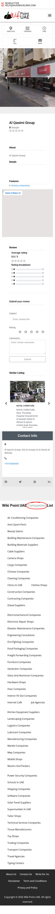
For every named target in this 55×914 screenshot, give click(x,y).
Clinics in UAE (14, 585)
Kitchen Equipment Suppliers (23, 712)
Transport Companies (19, 849)
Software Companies (18, 795)
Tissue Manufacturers (19, 829)
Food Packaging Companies (22, 648)
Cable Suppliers (16, 551)
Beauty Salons (15, 531)
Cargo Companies (17, 565)
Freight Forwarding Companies (24, 655)
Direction (11, 31)
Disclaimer (14, 881)
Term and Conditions (35, 881)
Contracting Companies (20, 598)
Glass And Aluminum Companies (25, 675)
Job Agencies (38, 702)
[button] (49, 15)
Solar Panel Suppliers (19, 802)
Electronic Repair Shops (20, 621)
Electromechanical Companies (24, 615)
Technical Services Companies (24, 822)
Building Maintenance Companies (25, 538)
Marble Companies (17, 745)
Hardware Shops (16, 682)
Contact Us (26, 874)
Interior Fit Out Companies (22, 695)
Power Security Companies (22, 775)
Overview (27, 31)
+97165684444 (12, 463)
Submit (27, 359)
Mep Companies (16, 752)
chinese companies (20, 185)
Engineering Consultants (21, 635)
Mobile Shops (14, 759)
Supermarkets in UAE (19, 809)
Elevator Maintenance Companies (26, 628)
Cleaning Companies (18, 578)
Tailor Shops (14, 816)
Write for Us (42, 874)
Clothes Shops (39, 585)
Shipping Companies (18, 789)
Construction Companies (21, 591)
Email (40, 43)
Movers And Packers (18, 766)
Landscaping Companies (20, 718)
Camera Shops (15, 558)
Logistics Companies (18, 725)
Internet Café (14, 702)
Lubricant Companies (19, 732)
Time (44, 31)
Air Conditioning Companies (22, 517)
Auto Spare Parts (16, 524)
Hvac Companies (16, 689)
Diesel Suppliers (16, 605)
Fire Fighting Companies (20, 641)
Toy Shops (13, 836)
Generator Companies (19, 668)
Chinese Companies (18, 571)
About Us (11, 874)
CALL (15, 43)
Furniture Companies (19, 662)
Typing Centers (15, 863)
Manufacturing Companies (22, 739)
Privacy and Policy (27, 887)
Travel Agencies (16, 856)
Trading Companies (18, 843)
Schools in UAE (15, 782)
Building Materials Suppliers (22, 544)
